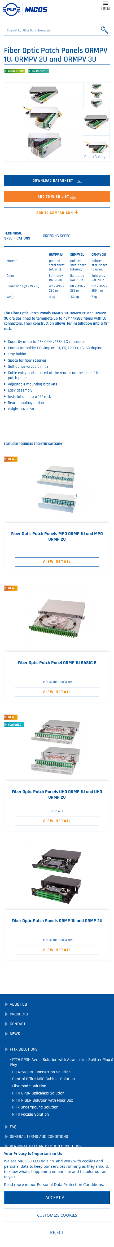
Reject (57, 1232)
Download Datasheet (53, 180)
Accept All (57, 1197)
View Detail (57, 561)
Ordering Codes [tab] (56, 235)
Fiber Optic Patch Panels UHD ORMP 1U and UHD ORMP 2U (57, 794)
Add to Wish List (54, 196)
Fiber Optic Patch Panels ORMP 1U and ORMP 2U (57, 921)
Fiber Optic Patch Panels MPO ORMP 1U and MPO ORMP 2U (57, 536)
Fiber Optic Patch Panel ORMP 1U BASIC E (57, 663)
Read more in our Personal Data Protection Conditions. (54, 1184)
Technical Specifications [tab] (17, 236)
